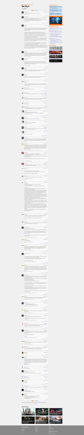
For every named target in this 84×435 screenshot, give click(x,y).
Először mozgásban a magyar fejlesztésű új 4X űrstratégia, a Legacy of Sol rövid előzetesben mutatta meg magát (55, 14)
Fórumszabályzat (35, 403)
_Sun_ (26, 121)
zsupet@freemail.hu (30, 362)
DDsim (26, 221)
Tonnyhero (27, 58)
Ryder (26, 352)
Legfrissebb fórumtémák (53, 26)
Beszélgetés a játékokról (29, 4)
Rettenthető (27, 227)
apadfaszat (27, 367)
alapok (26, 317)
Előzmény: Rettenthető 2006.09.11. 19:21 (44, 251)
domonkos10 (27, 92)
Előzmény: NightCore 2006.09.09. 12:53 (44, 321)
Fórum (23, 4)
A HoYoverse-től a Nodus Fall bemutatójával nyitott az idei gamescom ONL (56, 12)
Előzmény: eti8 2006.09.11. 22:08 (45, 243)
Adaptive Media (50, 432)
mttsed (26, 152)
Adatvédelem (23, 430)
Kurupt (26, 214)
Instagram (36, 429)
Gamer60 (27, 97)
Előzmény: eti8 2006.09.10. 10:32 (45, 307)
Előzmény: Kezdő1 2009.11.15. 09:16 (45, 23)
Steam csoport (36, 430)
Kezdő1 (26, 117)
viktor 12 (26, 389)
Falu (24, 254)
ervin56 (26, 74)
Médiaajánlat (23, 429)
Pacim (26, 25)
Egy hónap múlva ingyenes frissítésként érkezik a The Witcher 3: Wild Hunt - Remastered (55, 7)
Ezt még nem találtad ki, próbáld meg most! (56, 24)
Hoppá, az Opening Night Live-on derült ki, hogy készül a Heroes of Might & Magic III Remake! (56, 10)
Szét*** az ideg (52, 44)
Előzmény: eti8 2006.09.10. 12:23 (45, 294)
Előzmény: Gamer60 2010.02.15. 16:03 (44, 95)
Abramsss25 (27, 12)
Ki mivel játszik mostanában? (54, 30)
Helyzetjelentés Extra (53, 38)
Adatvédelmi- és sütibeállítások (51, 433)
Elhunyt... (51, 29)
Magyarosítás (25, 336)
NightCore (27, 323)
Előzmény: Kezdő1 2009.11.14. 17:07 (45, 135)
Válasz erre (46, 22)
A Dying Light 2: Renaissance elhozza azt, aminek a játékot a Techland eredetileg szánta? (55, 8)
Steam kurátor (36, 431)
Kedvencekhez (25, 8)
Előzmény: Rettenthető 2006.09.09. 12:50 (44, 328)
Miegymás (49, 430)
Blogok (22, 432)
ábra (26, 235)
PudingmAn (27, 168)
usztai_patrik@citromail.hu (29, 178)
